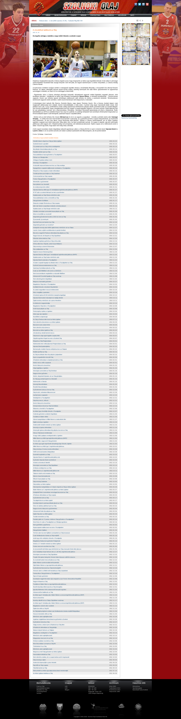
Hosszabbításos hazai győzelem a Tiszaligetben (47, 154)
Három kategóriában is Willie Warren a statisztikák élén (49, 419)
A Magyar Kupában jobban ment (42, 160)
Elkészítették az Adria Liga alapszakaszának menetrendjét (50, 670)
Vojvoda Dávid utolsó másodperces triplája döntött (48, 298)
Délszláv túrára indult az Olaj (41, 238)
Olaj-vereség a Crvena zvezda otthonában (46, 449)
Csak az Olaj (40, 686)
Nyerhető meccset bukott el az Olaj (43, 222)
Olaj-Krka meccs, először (40, 400)
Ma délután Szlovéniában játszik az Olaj (45, 149)
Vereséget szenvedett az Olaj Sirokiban (45, 370)
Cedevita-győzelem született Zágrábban (45, 414)
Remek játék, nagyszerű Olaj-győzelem (45, 441)
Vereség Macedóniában (40, 384)
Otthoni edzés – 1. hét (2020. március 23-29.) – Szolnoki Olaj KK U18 (60, 21)
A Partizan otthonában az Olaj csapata (44, 495)
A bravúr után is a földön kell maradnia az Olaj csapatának (50, 570)
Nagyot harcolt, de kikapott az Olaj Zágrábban (47, 235)
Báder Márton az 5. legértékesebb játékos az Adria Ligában (50, 489)
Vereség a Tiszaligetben (40, 162)
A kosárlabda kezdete (43, 688)
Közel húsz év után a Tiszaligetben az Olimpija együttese (50, 522)
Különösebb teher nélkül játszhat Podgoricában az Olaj (49, 343)
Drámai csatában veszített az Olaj (43, 641)
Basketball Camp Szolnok (140, 690)
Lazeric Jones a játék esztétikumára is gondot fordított (49, 230)
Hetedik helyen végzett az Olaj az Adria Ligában (47, 141)
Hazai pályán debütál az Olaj (41, 654)
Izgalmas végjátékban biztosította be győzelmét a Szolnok (50, 619)
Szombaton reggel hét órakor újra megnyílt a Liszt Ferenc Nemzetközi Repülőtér (57, 578)
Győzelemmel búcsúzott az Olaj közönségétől (47, 568)
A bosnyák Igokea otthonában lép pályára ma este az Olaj (50, 430)
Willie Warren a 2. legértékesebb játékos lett (46, 470)
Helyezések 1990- (114, 691)
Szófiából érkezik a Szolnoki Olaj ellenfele (45, 287)
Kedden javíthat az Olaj (40, 352)
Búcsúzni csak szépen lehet (41, 325)
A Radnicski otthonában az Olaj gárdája (45, 627)
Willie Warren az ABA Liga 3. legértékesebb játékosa (48, 446)
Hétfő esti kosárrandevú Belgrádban (44, 452)
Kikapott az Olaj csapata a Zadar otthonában (46, 171)
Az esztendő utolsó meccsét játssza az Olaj (46, 560)
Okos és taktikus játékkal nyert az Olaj (44, 506)
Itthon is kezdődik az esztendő (42, 214)
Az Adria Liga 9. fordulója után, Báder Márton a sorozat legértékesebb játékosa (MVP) (58, 595)
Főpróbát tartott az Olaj (40, 668)
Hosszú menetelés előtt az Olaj (42, 614)
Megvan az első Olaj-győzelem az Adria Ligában (47, 651)
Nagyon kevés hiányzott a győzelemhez (45, 508)
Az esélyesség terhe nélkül (41, 187)
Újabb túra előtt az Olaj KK (41, 608)
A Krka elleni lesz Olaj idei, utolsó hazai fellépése (47, 243)
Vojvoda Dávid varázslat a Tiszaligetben (45, 260)
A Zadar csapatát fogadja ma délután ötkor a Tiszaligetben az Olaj (52, 262)
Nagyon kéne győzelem (40, 373)
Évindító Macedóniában (40, 387)
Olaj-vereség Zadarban (40, 481)
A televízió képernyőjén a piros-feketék (44, 662)
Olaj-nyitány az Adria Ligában (41, 484)
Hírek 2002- (112, 686)
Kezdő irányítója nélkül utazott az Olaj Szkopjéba (47, 587)
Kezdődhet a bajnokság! (40, 316)
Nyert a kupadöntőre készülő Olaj (43, 357)
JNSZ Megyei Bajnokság (95, 693)
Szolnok (39, 693)
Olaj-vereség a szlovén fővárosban (43, 246)
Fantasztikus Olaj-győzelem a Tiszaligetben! (46, 573)
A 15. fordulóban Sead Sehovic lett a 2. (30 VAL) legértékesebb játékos (54, 551)
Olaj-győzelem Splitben (40, 530)
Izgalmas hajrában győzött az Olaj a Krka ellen (47, 241)
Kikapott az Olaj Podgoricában (42, 341)
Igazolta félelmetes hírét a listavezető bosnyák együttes (49, 589)
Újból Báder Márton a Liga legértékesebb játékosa (48, 565)
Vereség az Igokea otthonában (42, 427)
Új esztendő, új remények (40, 219)
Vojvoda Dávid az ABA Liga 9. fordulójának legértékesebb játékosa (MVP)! (55, 254)
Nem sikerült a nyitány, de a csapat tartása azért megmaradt (51, 657)
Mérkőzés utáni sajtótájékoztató (42, 616)
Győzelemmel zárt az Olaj (41, 497)
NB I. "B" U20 (92, 690)
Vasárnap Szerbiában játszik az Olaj (44, 268)
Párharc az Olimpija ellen (40, 157)
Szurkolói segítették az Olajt (41, 454)
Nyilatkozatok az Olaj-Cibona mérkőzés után (46, 195)
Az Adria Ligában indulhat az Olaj (43, 673)
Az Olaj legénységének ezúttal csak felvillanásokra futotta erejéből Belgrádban (56, 611)
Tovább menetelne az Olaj (41, 516)
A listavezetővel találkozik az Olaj (43, 592)
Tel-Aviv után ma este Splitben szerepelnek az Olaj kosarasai (51, 533)
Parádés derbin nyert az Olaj (41, 152)
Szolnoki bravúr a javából (40, 144)
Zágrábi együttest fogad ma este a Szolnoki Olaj (47, 338)
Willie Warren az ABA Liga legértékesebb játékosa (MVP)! (50, 438)
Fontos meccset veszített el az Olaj (43, 546)
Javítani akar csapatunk (40, 395)
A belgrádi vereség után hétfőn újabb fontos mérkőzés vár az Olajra (53, 227)
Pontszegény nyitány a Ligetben (42, 311)
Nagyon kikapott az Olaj (40, 581)
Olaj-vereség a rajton (39, 660)
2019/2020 (91, 686)
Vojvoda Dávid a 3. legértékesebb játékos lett (46, 457)
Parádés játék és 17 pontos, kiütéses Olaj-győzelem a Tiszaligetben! (53, 519)
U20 (66, 686)
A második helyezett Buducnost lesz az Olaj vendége (49, 165)
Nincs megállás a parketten (41, 292)
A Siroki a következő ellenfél (41, 462)
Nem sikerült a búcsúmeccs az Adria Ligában (46, 322)
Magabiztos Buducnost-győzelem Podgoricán (46, 541)
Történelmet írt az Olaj (39, 646)
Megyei (67, 690)
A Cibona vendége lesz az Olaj (42, 468)
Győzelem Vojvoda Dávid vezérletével (44, 460)
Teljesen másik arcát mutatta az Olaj (44, 473)
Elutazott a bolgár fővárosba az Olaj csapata (46, 203)
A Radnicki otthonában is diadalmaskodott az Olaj (47, 360)
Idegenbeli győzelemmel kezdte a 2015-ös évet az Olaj (49, 216)
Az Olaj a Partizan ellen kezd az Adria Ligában (46, 319)
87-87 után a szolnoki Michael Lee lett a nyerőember (48, 192)
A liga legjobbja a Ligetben (40, 368)
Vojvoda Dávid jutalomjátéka (41, 346)
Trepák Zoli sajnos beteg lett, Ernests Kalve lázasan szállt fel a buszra (54, 557)
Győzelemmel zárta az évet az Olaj (43, 389)
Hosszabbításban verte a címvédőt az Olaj (46, 198)
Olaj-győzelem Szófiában (40, 200)
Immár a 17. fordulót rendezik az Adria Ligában (47, 543)
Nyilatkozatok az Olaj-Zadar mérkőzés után (46, 257)
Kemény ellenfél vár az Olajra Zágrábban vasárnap (48, 600)
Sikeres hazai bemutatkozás (41, 476)
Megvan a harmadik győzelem (42, 281)
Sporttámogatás (137, 688)
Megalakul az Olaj (42, 690)
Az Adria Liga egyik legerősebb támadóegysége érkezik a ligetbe (52, 443)
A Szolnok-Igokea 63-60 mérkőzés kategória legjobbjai (49, 295)
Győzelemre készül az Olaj (41, 622)
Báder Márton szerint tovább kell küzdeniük (46, 562)
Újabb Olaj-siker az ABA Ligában (42, 514)
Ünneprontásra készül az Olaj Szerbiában (45, 406)
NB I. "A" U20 (92, 688)
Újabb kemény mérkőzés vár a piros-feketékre (47, 300)
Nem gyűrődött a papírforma (41, 524)
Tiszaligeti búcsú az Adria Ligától (42, 500)
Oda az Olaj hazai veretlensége (42, 433)
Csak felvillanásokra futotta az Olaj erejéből (46, 535)
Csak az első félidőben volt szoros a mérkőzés (47, 271)
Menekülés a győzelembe (40, 181)
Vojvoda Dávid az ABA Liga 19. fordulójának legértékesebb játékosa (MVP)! (55, 189)
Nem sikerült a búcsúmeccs (41, 327)
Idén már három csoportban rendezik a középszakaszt (49, 206)
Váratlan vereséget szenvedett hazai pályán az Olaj (48, 211)
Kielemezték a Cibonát (39, 381)
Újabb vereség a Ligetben (40, 422)
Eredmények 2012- (115, 690)
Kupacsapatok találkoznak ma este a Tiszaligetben (48, 527)
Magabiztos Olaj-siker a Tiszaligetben (44, 284)
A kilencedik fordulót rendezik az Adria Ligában (47, 425)
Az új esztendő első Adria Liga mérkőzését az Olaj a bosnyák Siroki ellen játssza (57, 549)
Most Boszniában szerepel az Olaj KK (44, 643)
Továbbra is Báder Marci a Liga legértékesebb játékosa (49, 584)
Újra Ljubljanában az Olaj (40, 249)
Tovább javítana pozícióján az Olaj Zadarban (46, 173)
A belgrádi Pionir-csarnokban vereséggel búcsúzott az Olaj (50, 492)
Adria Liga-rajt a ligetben (40, 314)
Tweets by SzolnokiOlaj (129, 118)
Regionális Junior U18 (94, 691)
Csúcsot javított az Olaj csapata (42, 176)
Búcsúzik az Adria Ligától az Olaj (43, 330)
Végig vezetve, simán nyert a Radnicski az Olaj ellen (48, 624)
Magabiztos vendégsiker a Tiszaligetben (45, 633)
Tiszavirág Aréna (42, 691)
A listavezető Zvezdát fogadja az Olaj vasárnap (47, 276)
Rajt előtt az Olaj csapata (40, 665)
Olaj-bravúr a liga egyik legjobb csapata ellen (46, 335)
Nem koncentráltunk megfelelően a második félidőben (49, 273)
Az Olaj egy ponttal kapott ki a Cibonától (45, 379)
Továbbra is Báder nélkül (40, 416)
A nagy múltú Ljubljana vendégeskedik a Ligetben (47, 435)
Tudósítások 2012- (115, 688)
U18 (66, 688)
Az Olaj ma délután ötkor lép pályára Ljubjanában (47, 354)
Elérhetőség (136, 686)
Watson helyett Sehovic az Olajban (43, 630)
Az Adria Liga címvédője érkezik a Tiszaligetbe (47, 411)
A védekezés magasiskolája (41, 303)
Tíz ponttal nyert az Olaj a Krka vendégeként (46, 146)
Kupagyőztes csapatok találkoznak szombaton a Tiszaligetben (51, 168)
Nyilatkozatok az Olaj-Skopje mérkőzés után (46, 208)
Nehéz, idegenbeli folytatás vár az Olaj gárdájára (47, 376)
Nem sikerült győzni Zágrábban (42, 279)
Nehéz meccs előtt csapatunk (42, 362)
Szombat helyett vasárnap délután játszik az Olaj (47, 503)
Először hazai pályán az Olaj (41, 479)
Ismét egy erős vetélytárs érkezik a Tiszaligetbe (47, 538)
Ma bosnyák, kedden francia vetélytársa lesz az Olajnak (50, 349)
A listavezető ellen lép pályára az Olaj (44, 511)
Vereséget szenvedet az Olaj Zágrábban (45, 554)
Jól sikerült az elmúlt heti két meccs (43, 333)
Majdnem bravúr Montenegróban (43, 252)
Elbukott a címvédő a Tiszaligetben (43, 408)
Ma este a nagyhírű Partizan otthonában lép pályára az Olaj (50, 233)
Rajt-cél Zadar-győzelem (40, 576)
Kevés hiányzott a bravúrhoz (41, 365)
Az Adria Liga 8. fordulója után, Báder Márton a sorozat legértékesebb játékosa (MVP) (58, 603)
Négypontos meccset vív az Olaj (43, 638)
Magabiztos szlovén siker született (43, 606)
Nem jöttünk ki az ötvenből (41, 184)
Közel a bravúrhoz (38, 597)
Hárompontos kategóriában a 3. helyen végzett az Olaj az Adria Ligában (54, 487)
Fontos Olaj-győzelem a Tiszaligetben (44, 179)
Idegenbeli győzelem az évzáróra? (43, 225)
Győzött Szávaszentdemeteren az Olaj (44, 265)
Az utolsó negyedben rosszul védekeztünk (46, 289)
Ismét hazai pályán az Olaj (41, 308)
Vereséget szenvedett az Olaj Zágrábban (45, 465)
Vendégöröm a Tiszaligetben (41, 397)
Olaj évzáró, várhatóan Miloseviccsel (44, 392)
